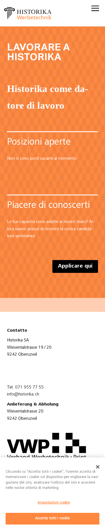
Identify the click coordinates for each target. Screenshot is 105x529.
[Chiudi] (97, 466)
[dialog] (52, 493)
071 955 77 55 (29, 387)
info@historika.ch (23, 394)
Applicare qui (75, 266)
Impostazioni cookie (54, 503)
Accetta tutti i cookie (52, 518)
